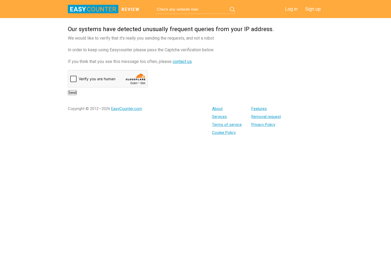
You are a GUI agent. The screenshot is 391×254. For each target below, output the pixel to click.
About (217, 108)
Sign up (313, 9)
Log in (291, 9)
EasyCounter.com (126, 108)
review (131, 9)
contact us (182, 61)
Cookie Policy (224, 132)
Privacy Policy (263, 124)
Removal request (266, 116)
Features (259, 108)
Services (219, 116)
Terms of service (227, 124)
